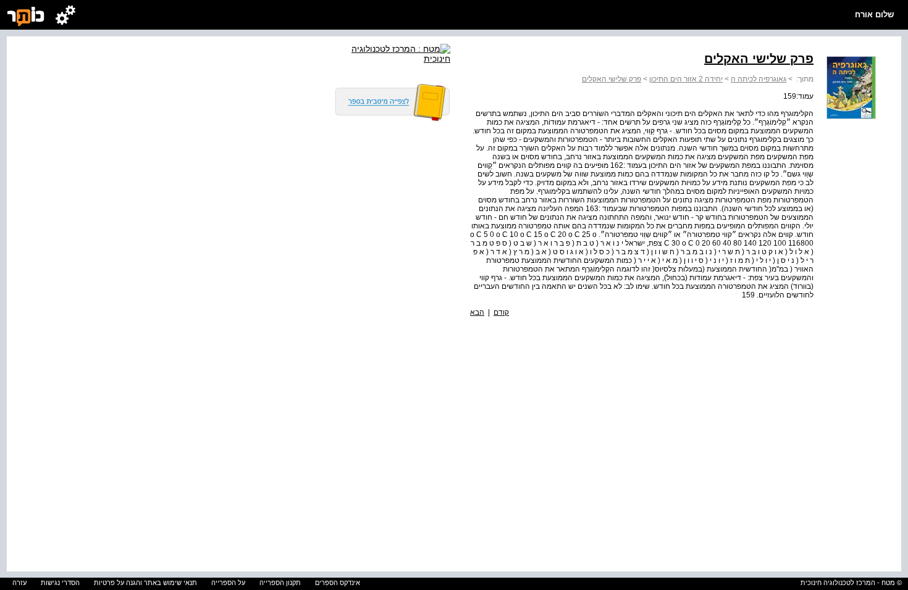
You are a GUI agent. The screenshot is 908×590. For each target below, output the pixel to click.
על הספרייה (228, 582)
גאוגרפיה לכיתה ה (758, 79)
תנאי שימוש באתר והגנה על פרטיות (145, 582)
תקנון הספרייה (280, 582)
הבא (477, 312)
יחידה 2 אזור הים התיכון (686, 79)
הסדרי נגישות (60, 582)
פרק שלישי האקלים (611, 79)
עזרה (19, 582)
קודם (501, 312)
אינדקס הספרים (337, 582)
